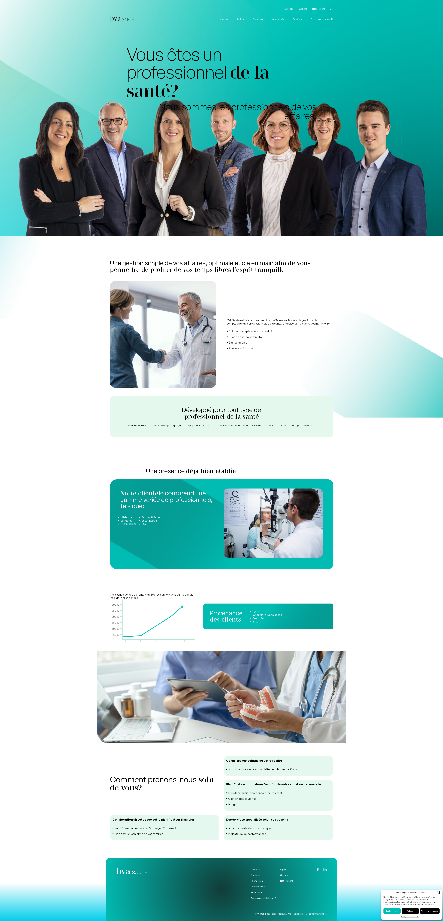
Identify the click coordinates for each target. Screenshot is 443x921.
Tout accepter (392, 911)
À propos (288, 9)
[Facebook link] (317, 869)
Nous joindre (318, 9)
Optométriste (278, 19)
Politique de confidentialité (410, 917)
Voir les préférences (429, 911)
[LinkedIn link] (325, 869)
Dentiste (240, 19)
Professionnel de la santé (322, 19)
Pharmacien (258, 19)
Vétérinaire (297, 19)
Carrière (303, 9)
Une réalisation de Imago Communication (307, 914)
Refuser (410, 911)
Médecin (224, 19)
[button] (438, 892)
